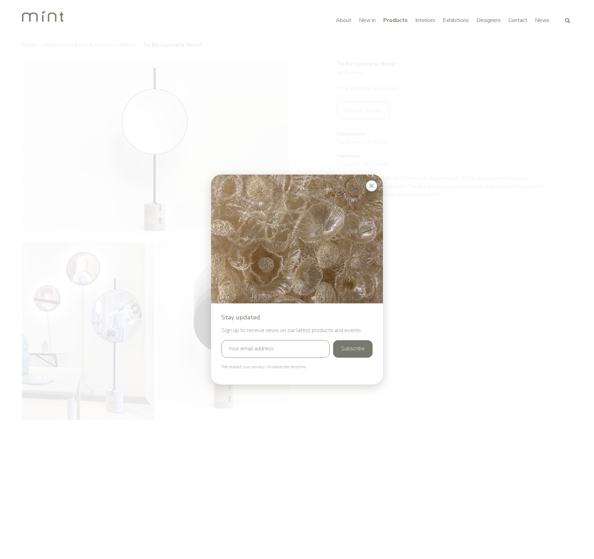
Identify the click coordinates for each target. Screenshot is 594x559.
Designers (488, 20)
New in (367, 20)
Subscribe (353, 349)
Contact (517, 20)
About (343, 20)
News (542, 20)
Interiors (425, 20)
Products (395, 20)
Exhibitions (456, 20)
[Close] (371, 185)
